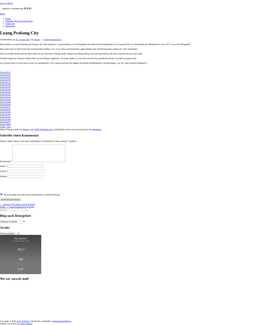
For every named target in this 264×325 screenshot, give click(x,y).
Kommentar (6, 161)
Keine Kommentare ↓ (53, 39)
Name (2, 166)
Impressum (10, 26)
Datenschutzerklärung (61, 321)
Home (8, 19)
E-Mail (3, 171)
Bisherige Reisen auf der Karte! (19, 21)
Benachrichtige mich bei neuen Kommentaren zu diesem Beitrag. (32, 195)
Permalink (96, 129)
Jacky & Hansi (6, 3)
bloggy (37, 39)
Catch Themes (26, 324)
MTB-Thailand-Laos (44, 129)
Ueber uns (10, 23)
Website (3, 176)
